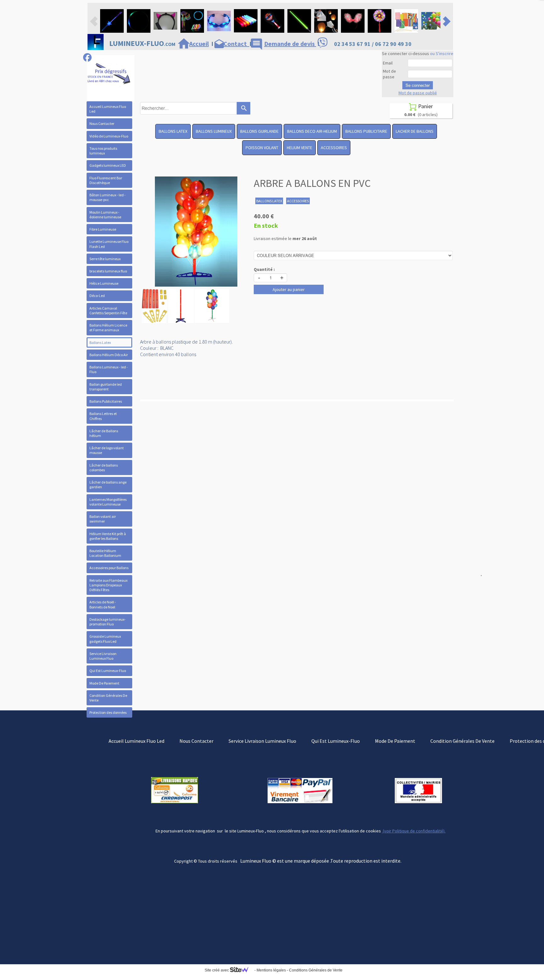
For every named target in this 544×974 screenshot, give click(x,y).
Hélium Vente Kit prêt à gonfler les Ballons (107, 536)
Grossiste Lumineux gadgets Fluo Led (105, 638)
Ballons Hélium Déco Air (108, 354)
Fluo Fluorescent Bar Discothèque (105, 180)
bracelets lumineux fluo (108, 271)
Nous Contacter (101, 123)
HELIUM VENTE (299, 147)
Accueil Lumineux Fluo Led (107, 109)
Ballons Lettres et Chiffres (103, 416)
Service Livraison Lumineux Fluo (102, 656)
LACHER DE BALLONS (415, 131)
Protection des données (108, 712)
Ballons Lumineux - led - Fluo (108, 369)
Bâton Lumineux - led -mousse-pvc (107, 197)
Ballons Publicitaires (105, 401)
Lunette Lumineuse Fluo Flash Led (108, 244)
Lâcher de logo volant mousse (106, 450)
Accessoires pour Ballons (108, 567)
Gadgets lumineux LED (107, 165)
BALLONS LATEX (173, 131)
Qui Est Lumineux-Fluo (107, 670)
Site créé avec (217, 970)
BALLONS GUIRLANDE (259, 131)
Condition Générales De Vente (108, 698)
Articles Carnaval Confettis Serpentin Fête (108, 310)
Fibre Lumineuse (102, 229)
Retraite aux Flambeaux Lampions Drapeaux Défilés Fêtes (108, 585)
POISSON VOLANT (262, 147)
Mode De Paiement (104, 683)
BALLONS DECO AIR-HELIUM (312, 131)
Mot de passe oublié (418, 93)
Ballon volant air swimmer (102, 518)
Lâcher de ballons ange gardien (108, 484)
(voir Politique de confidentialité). (413, 831)
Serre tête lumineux (105, 258)
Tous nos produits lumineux (103, 150)
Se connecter (417, 85)
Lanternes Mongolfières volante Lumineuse (108, 502)
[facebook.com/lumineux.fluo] (87, 57)
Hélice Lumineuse (103, 283)
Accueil (199, 44)
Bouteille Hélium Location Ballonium (105, 553)
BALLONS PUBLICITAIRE (366, 131)
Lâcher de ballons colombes (103, 467)
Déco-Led (97, 295)
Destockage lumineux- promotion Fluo (107, 621)
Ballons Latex (100, 342)
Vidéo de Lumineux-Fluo (108, 136)
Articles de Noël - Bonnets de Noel (102, 604)
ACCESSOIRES (334, 147)
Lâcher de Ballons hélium (103, 433)
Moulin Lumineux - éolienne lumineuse (105, 214)
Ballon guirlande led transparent (105, 386)
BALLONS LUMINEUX (214, 131)
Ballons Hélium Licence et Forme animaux (108, 327)
